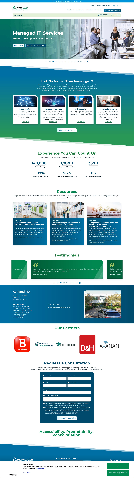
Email (45, 383)
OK (118, 466)
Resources (98, 10)
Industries (79, 10)
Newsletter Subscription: (66, 458)
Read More (69, 271)
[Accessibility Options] (117, 6)
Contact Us (116, 15)
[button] (46, 62)
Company (46, 390)
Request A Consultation (112, 10)
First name (46, 376)
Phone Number (72, 383)
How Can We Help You (50, 395)
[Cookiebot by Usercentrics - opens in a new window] (13, 475)
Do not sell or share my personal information (118, 473)
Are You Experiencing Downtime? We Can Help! (67, 1)
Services (70, 10)
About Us (89, 10)
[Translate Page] (114, 6)
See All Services (66, 130)
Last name (70, 376)
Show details (26, 472)
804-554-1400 (104, 15)
